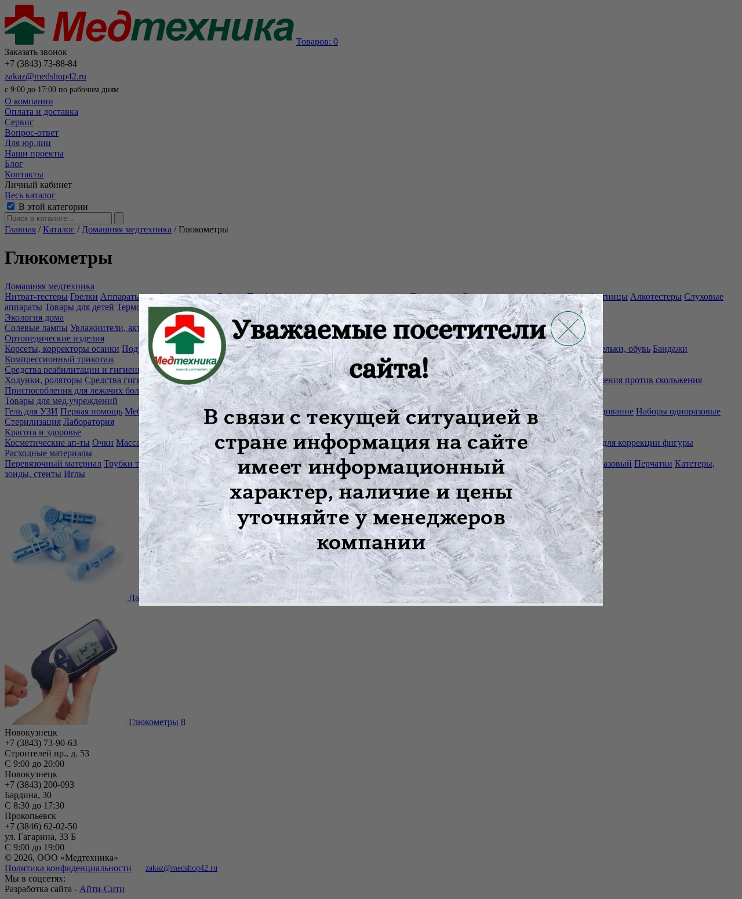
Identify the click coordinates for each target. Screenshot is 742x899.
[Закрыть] (568, 328)
